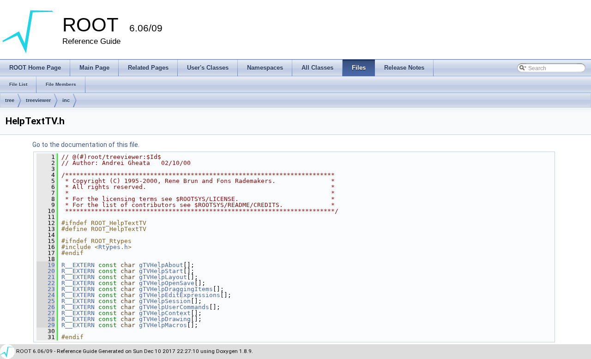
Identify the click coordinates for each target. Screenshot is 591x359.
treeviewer (38, 100)
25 (45, 301)
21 (45, 277)
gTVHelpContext (165, 313)
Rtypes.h (113, 246)
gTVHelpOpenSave (166, 283)
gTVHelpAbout (161, 265)
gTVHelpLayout (163, 277)
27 (45, 313)
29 (45, 325)
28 (45, 319)
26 (45, 307)
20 (45, 271)
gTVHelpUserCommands (174, 307)
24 (45, 295)
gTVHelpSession (165, 301)
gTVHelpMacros (163, 325)
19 (45, 265)
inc (66, 100)
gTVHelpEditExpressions (179, 295)
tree (9, 100)
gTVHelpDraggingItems (176, 289)
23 (45, 289)
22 (45, 283)
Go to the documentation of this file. (85, 144)
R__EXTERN (78, 265)
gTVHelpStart (161, 271)
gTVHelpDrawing (165, 319)
